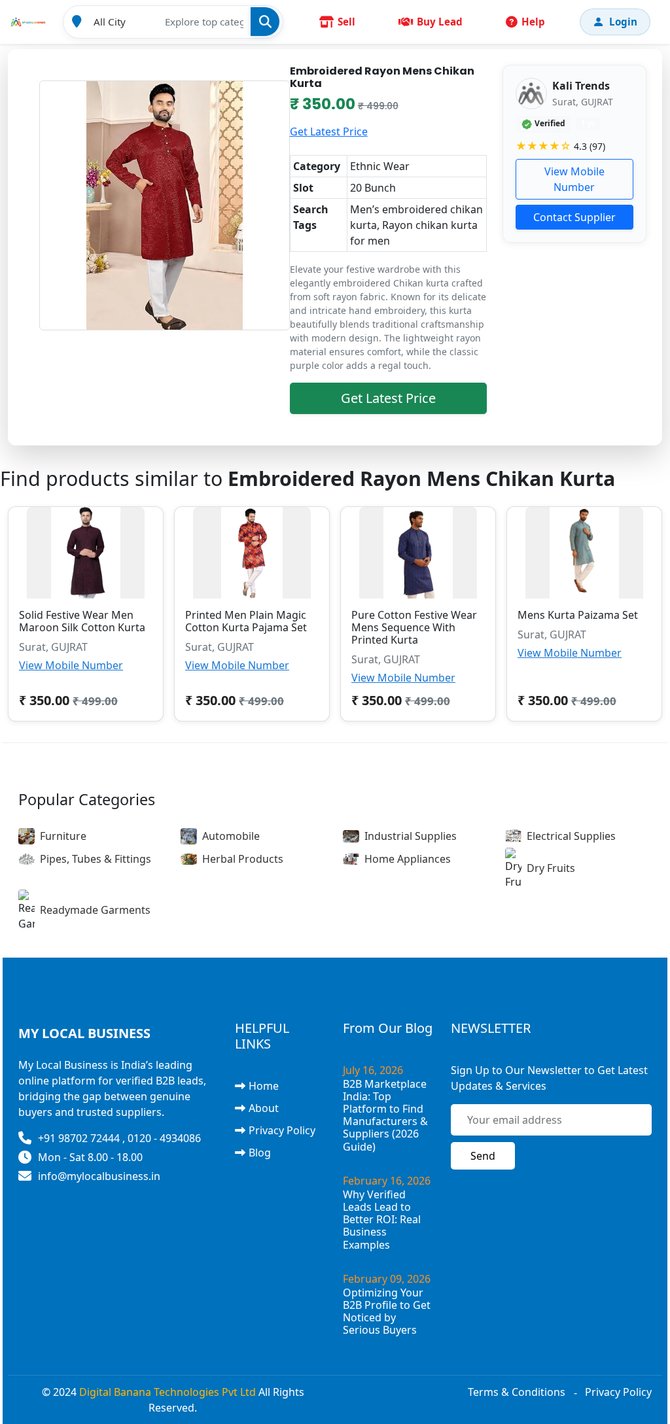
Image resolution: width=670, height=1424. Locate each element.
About (264, 1108)
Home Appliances (407, 859)
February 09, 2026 (387, 1279)
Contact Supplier (574, 217)
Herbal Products (242, 859)
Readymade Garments (95, 910)
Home (264, 1086)
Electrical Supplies (571, 836)
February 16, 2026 (387, 1180)
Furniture (63, 836)
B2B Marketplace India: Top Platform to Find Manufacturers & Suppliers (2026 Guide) (385, 1115)
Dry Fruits (551, 868)
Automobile (231, 836)
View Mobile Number (574, 179)
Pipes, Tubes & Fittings (95, 859)
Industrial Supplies (410, 836)
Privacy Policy (282, 1130)
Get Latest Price (329, 131)
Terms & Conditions (516, 1392)
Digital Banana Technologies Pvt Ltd (167, 1392)
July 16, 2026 (373, 1070)
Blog (260, 1152)
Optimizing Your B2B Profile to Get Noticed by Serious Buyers (387, 1311)
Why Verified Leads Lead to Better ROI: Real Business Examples (382, 1219)
